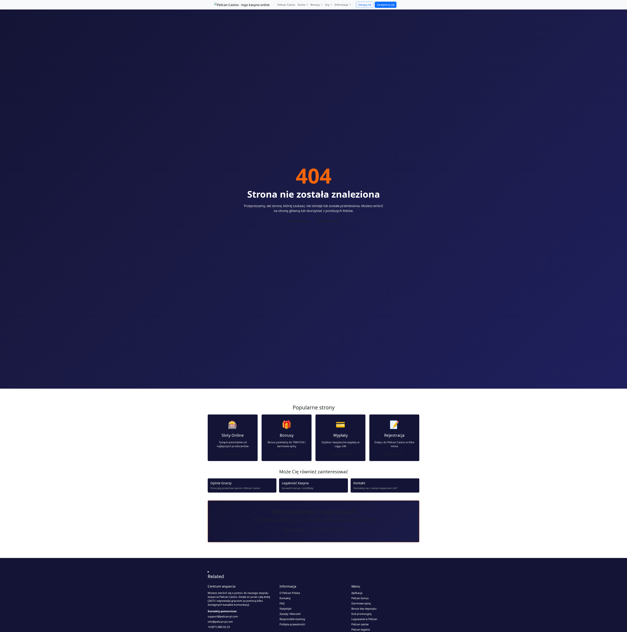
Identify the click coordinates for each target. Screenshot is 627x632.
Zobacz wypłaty (340, 454)
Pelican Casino (286, 5)
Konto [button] (302, 5)
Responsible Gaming (292, 619)
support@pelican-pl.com (223, 616)
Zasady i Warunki (290, 614)
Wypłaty (340, 435)
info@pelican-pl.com (220, 622)
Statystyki (285, 608)
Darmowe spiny (361, 603)
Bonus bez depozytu (364, 608)
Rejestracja (394, 435)
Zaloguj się (364, 5)
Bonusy (287, 435)
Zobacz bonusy (286, 454)
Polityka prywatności (292, 624)
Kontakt (359, 483)
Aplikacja (356, 593)
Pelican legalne (360, 629)
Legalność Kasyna (295, 483)
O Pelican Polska (290, 593)
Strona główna (299, 221)
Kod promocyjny (361, 614)
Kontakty (285, 598)
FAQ (282, 603)
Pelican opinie (360, 624)
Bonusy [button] (315, 5)
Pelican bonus (360, 598)
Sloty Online (233, 435)
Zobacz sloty (232, 454)
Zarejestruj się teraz (328, 530)
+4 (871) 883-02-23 (219, 627)
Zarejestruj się (385, 5)
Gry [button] (327, 5)
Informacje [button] (342, 5)
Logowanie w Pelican (364, 619)
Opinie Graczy (221, 483)
